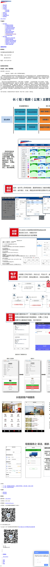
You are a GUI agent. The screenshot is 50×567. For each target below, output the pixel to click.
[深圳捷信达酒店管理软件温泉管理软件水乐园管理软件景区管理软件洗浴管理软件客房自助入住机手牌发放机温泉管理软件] (5, 2)
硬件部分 (5, 492)
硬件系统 (7, 11)
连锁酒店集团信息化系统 (10, 34)
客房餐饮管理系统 (9, 25)
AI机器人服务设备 (9, 44)
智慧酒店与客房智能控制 (10, 40)
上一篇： (8, 487)
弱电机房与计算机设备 (10, 37)
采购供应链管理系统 (9, 31)
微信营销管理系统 (9, 32)
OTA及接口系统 (8, 35)
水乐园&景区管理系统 (10, 27)
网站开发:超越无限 (31, 526)
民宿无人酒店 (8, 30)
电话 (4, 563)
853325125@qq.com (9, 503)
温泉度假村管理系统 (9, 28)
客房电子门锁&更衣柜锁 (10, 41)
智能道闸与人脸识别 (9, 43)
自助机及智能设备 (9, 39)
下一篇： (18, 485)
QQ (3, 562)
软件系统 (7, 10)
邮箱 (4, 561)
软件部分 (5, 493)
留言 (4, 559)
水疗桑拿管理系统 (9, 26)
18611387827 (8, 498)
